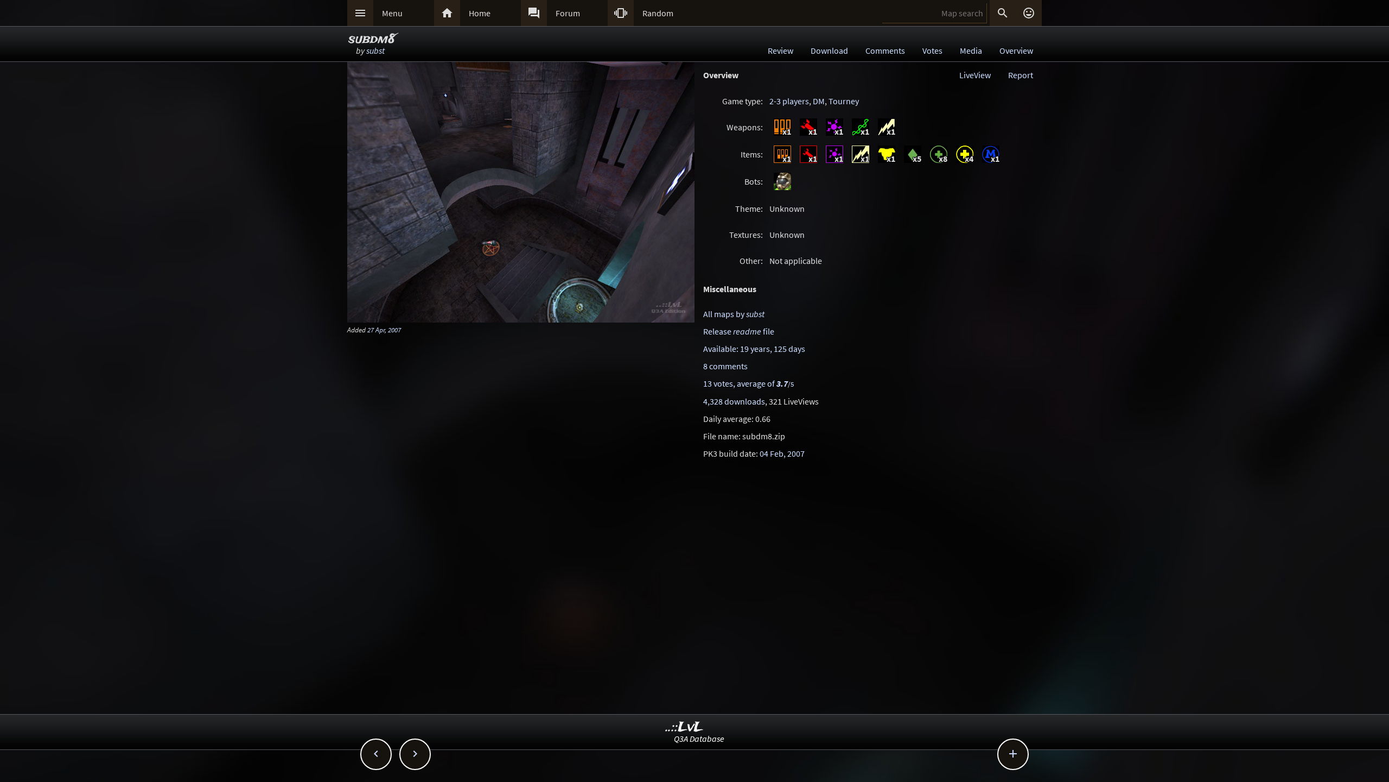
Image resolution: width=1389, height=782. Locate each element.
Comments (885, 50)
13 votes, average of (748, 383)
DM (819, 101)
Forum (568, 13)
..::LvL (684, 727)
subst (375, 50)
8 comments (725, 366)
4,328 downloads (734, 401)
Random (657, 13)
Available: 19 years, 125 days (754, 348)
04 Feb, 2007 (782, 453)
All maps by (733, 313)
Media (971, 50)
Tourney (844, 101)
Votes (932, 50)
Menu (392, 13)
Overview (1016, 50)
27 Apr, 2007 (384, 329)
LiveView (975, 75)
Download (829, 50)
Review (780, 50)
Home (479, 13)
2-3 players (789, 101)
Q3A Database (699, 738)
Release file (738, 331)
